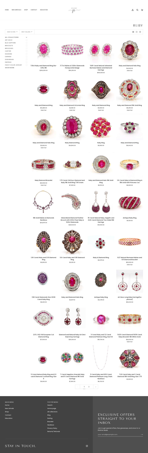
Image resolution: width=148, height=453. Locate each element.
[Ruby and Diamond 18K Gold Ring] (129, 89)
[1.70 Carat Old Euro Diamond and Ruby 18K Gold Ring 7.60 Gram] (72, 164)
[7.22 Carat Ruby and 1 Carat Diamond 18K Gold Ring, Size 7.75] (129, 358)
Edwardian (9, 59)
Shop (7, 412)
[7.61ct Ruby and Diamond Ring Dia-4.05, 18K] (43, 49)
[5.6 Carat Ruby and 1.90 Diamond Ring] (72, 241)
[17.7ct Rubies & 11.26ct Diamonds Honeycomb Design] (72, 49)
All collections (52, 412)
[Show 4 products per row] (140, 32)
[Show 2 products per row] (133, 32)
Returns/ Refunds (53, 431)
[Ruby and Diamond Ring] (43, 89)
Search (49, 405)
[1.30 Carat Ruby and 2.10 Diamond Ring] (43, 241)
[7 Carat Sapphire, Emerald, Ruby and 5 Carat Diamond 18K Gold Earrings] (72, 358)
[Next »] (95, 387)
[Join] (140, 434)
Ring (48, 415)
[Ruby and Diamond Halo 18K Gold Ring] (101, 164)
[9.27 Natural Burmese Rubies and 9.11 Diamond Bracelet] (129, 241)
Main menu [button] (9, 402)
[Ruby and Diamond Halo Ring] (129, 49)
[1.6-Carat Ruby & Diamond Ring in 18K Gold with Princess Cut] (129, 164)
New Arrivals (9, 408)
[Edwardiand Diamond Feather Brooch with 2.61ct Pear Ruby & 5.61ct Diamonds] (72, 202)
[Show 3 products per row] (136, 32)
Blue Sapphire (10, 43)
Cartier (8, 51)
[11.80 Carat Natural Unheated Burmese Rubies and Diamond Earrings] (101, 49)
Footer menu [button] (52, 402)
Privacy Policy (52, 428)
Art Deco (8, 40)
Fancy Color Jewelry (13, 65)
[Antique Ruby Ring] (129, 202)
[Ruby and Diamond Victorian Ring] (72, 89)
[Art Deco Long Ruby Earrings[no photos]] (129, 281)
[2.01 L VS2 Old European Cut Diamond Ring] (43, 318)
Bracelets (9, 46)
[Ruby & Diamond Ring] (101, 241)
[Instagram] (87, 446)
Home (7, 405)
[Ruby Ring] (101, 126)
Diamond (8, 54)
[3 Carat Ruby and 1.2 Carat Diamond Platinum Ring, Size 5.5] (101, 318)
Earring (8, 57)
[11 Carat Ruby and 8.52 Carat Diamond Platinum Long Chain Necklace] (101, 358)
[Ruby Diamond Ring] (72, 126)
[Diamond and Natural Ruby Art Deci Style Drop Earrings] (72, 318)
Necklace (50, 425)
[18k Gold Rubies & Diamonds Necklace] (43, 202)
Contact (8, 415)
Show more (9, 68)
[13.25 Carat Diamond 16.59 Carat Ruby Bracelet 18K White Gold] (129, 318)
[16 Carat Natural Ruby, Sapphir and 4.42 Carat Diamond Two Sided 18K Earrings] (101, 202)
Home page (51, 408)
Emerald (8, 62)
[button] (26, 10)
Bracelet (50, 422)
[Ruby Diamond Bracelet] (43, 164)
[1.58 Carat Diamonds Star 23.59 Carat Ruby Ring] (43, 281)
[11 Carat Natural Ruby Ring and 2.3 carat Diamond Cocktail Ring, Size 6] (43, 358)
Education (8, 418)
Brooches (9, 48)
